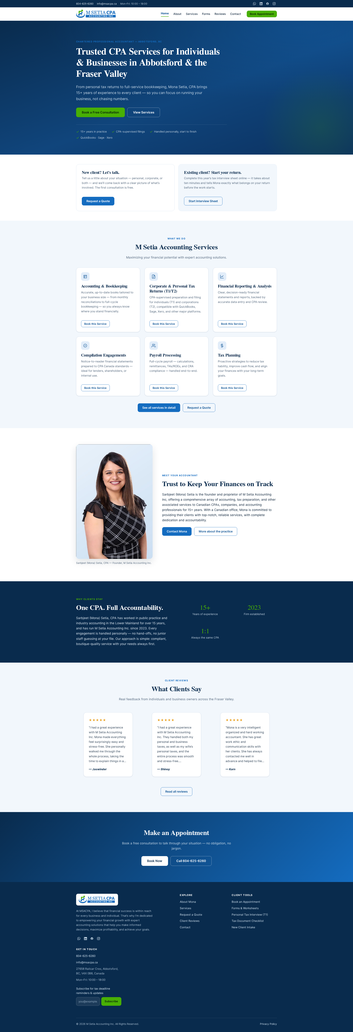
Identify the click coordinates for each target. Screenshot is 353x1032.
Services (192, 14)
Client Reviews (189, 921)
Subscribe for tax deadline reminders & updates (93, 991)
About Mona (188, 901)
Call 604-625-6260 (191, 861)
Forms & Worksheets (245, 908)
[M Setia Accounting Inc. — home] (96, 14)
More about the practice (216, 531)
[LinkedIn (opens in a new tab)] (261, 3)
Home (165, 13)
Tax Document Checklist (248, 921)
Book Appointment (262, 13)
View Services (143, 112)
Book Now (154, 861)
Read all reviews (176, 791)
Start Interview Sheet (203, 201)
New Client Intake (243, 927)
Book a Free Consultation (100, 112)
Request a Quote (98, 201)
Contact (235, 14)
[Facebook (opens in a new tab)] (267, 3)
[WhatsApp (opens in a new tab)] (254, 3)
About (177, 14)
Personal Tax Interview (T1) (250, 914)
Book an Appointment (246, 901)
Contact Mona (177, 531)
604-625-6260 (85, 3)
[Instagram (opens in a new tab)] (274, 3)
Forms (206, 14)
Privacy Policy (268, 1023)
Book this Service (95, 323)
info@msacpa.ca (107, 3)
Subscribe (111, 1001)
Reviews (220, 14)
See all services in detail (159, 407)
